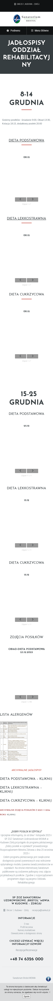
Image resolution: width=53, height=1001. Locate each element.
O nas (26, 924)
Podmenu (15, 30)
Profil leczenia (26, 927)
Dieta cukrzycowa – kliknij (26, 801)
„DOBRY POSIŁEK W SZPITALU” (26, 831)
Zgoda (26, 996)
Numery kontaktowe (26, 930)
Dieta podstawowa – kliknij (26, 779)
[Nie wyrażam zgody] (49, 992)
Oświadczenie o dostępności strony (26, 933)
